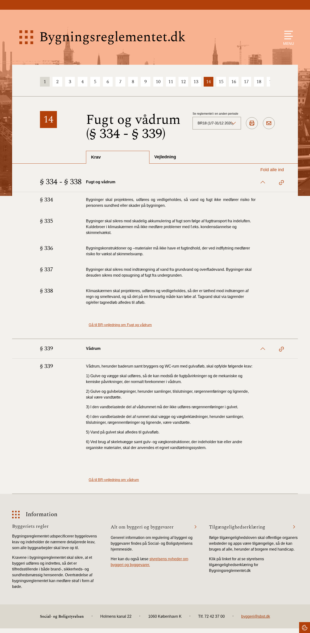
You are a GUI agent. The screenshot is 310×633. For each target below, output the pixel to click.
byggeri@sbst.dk (255, 616)
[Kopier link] (281, 183)
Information (41, 514)
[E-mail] (269, 123)
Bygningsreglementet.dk (112, 37)
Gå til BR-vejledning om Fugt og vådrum (120, 325)
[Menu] (287, 35)
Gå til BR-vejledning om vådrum (114, 480)
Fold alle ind (272, 169)
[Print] (252, 123)
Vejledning (165, 156)
